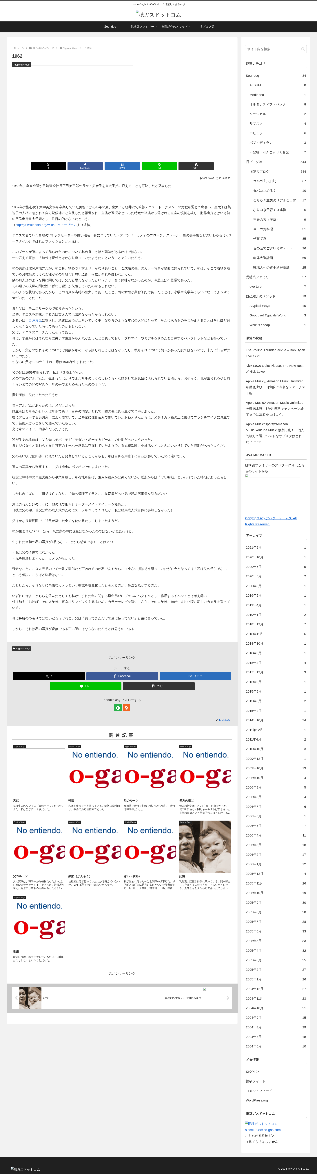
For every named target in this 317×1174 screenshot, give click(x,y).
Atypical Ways (23, 648)
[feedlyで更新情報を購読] (118, 707)
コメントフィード (259, 1091)
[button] (196, 166)
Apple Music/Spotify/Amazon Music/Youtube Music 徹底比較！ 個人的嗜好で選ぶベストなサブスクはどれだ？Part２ (275, 433)
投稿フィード (256, 1081)
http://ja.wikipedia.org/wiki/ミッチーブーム (46, 225)
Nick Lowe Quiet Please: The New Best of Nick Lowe (274, 368)
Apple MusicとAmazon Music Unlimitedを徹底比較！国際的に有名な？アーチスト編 (275, 387)
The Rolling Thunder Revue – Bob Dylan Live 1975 (275, 353)
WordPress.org (257, 1100)
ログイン (252, 1071)
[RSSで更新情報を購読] (126, 707)
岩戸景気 (35, 320)
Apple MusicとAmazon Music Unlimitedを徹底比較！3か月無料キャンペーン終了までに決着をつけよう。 (275, 408)
